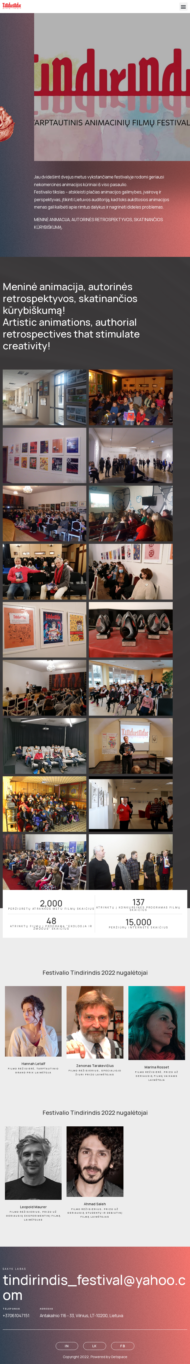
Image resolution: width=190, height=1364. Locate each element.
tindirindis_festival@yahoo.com (94, 1287)
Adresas (46, 1308)
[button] (183, 6)
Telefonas (11, 1308)
